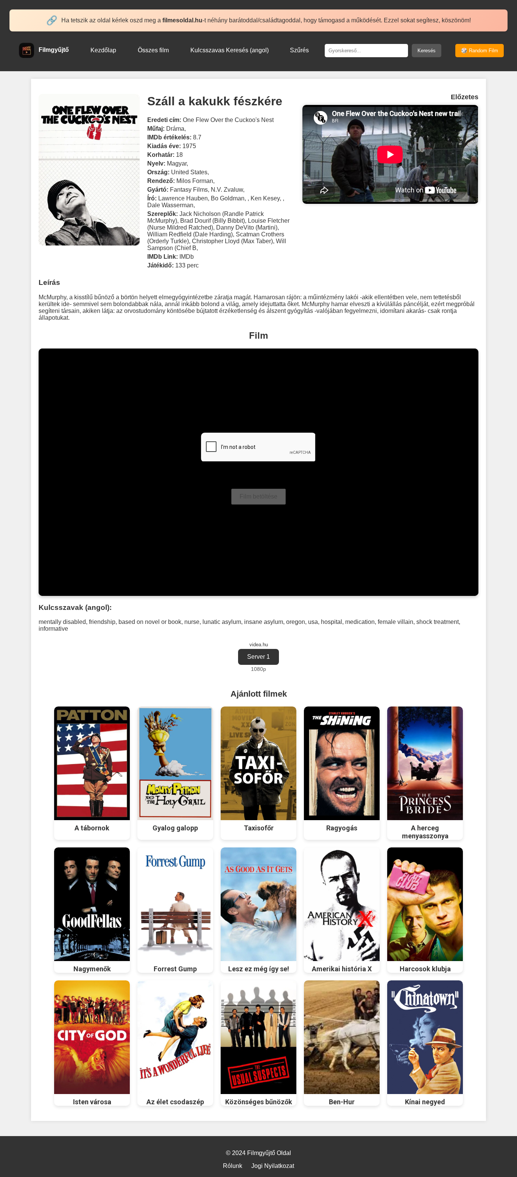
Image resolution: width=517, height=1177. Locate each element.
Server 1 (258, 656)
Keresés (426, 50)
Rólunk (232, 1166)
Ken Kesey (265, 198)
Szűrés (299, 50)
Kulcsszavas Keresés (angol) (229, 50)
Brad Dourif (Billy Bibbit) (212, 220)
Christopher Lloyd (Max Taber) (232, 241)
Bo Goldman (227, 198)
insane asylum (263, 622)
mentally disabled (62, 622)
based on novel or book (149, 622)
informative (53, 628)
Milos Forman (194, 181)
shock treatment (437, 622)
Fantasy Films (189, 189)
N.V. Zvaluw (227, 189)
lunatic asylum (221, 622)
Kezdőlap (103, 50)
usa (313, 622)
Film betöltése (258, 496)
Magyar (177, 163)
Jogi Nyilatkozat (272, 1166)
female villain (395, 622)
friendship (102, 622)
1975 (189, 146)
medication (360, 622)
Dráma (175, 128)
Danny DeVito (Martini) (246, 227)
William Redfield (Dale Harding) (190, 234)
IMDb (186, 256)
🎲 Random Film (479, 50)
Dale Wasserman (170, 205)
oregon (295, 622)
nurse (191, 622)
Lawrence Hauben (183, 198)
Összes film (153, 50)
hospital (331, 622)
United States (189, 172)
